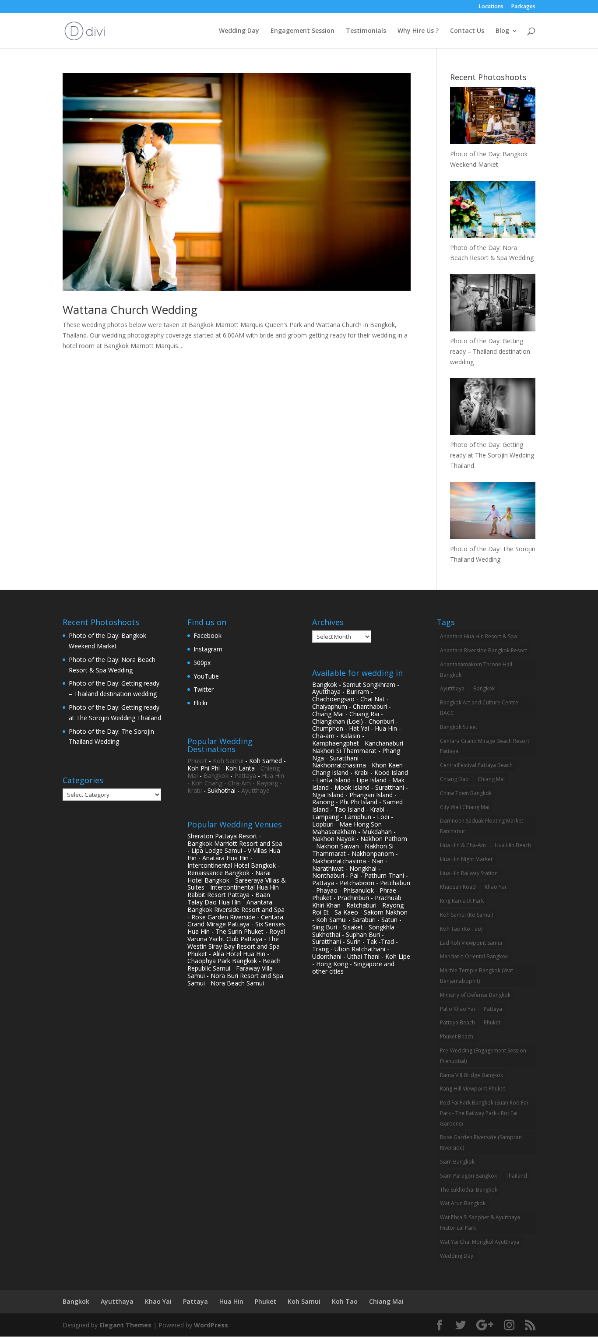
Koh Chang (206, 783)
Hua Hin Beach (513, 845)
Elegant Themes (125, 1325)
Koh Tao (345, 1301)
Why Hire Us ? (418, 31)
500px (202, 662)
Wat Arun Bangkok (462, 1203)
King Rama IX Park (462, 900)
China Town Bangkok (466, 793)
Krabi (194, 790)
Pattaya (245, 775)
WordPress (211, 1325)
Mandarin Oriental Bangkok (474, 956)
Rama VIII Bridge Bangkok (471, 1075)
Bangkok (216, 775)
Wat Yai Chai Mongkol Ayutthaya (479, 1242)
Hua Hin (273, 775)
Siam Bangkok (457, 1161)
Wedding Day (239, 31)
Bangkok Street (458, 727)
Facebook (207, 635)
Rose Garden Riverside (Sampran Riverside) (481, 1142)
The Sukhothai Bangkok (468, 1189)
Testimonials (366, 31)
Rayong (267, 783)
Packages (523, 7)
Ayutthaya (255, 790)
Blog (502, 31)
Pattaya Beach (457, 1022)
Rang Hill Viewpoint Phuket (472, 1088)
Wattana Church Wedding (130, 309)
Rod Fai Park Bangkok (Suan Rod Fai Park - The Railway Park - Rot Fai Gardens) (484, 1113)
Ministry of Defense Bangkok (475, 995)
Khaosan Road (458, 886)
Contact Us (467, 31)
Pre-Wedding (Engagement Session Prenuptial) (483, 1056)
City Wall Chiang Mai (464, 807)
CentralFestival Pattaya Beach (476, 765)
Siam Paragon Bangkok (468, 1175)
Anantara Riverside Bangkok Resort (483, 650)
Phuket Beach (456, 1036)
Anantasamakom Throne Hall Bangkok (476, 670)
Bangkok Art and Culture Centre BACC (479, 708)
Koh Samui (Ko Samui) (466, 914)
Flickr (200, 703)
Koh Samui (228, 760)
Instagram (207, 649)
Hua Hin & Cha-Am (463, 845)
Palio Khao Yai (457, 1009)
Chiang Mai (491, 779)
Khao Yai (495, 886)
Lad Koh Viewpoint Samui (471, 942)
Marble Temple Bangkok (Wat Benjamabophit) (476, 976)
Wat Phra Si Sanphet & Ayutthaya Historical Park (480, 1222)
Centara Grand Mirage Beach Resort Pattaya (484, 746)
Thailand (516, 1175)
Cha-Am (239, 783)
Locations (491, 7)
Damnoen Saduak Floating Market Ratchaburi (481, 826)
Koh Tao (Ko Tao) (461, 928)
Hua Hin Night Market (466, 859)
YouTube (206, 676)
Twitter (203, 689)
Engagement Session (302, 31)
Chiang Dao (454, 779)
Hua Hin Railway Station (469, 873)
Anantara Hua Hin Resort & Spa (478, 636)
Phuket (197, 760)
